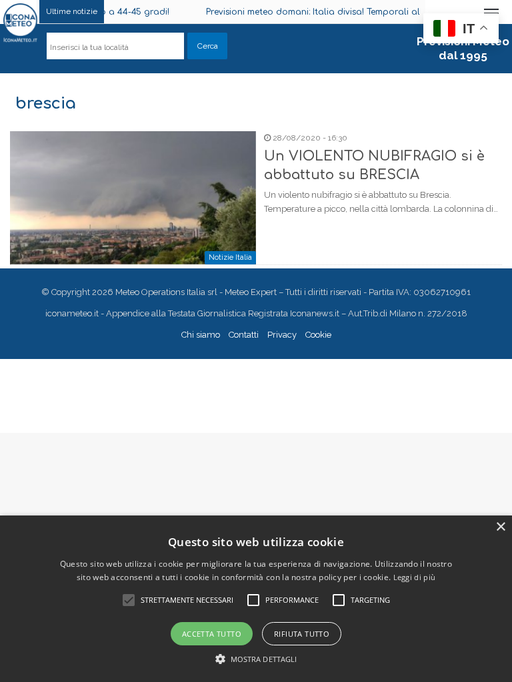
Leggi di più (414, 577)
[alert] (256, 598)
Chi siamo (200, 335)
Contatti (244, 335)
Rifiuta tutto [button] (301, 634)
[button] (256, 659)
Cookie (318, 335)
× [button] (500, 527)
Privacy (282, 335)
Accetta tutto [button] (211, 634)
